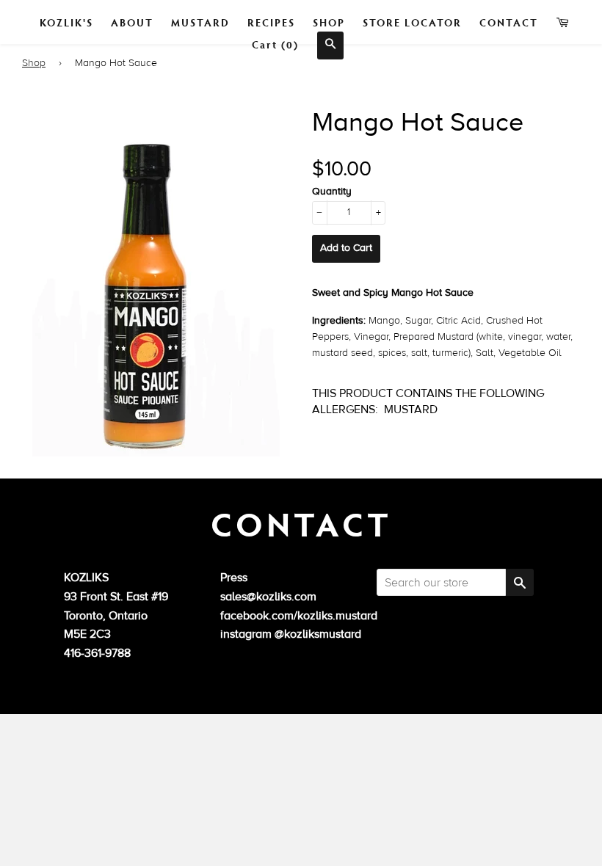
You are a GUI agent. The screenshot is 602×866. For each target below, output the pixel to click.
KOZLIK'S (66, 22)
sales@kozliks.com (268, 596)
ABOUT (132, 22)
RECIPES (271, 22)
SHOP (329, 22)
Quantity (332, 191)
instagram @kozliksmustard (290, 634)
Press (233, 577)
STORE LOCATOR (412, 22)
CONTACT (508, 22)
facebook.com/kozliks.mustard (298, 615)
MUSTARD (200, 22)
